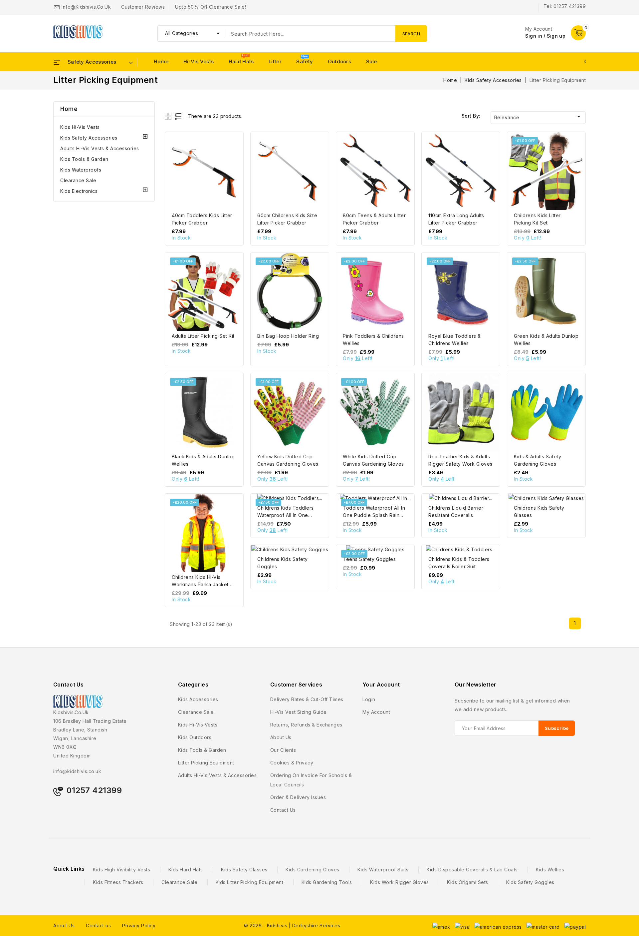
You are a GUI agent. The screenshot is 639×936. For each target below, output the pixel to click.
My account (376, 712)
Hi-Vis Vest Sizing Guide (298, 712)
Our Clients (283, 750)
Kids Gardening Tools (327, 882)
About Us (64, 925)
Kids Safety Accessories (88, 138)
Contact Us (68, 684)
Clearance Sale (78, 180)
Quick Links (69, 868)
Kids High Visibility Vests (121, 869)
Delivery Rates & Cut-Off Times (306, 699)
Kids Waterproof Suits (383, 869)
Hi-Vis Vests (198, 61)
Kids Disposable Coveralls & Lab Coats (472, 869)
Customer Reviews (143, 7)
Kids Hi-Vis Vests (80, 127)
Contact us (283, 810)
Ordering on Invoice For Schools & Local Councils (311, 779)
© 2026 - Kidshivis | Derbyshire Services (292, 925)
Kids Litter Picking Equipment (250, 882)
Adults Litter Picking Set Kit (203, 336)
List (178, 116)
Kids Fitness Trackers (118, 882)
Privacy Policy (138, 925)
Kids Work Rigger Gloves (399, 882)
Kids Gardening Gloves (312, 869)
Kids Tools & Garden (84, 159)
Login (368, 699)
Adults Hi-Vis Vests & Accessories (99, 148)
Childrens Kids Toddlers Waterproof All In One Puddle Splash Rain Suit (285, 515)
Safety (304, 61)
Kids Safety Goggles (530, 882)
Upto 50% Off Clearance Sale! (210, 7)
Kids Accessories (198, 699)
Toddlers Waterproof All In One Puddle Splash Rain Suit (374, 515)
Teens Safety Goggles (369, 559)
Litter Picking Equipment (206, 762)
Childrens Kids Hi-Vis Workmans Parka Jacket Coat (200, 584)
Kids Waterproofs (80, 170)
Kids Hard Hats (185, 869)
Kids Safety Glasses (244, 869)
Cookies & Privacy (292, 762)
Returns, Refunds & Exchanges (306, 724)
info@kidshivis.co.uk (86, 7)
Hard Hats (241, 61)
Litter (275, 61)
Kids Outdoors (195, 737)
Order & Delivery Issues (298, 797)
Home (161, 61)
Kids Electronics (79, 191)
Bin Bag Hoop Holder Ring (288, 336)
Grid (169, 116)
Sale (371, 61)
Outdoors (339, 61)
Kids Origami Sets (467, 882)
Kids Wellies (550, 869)
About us (281, 737)
